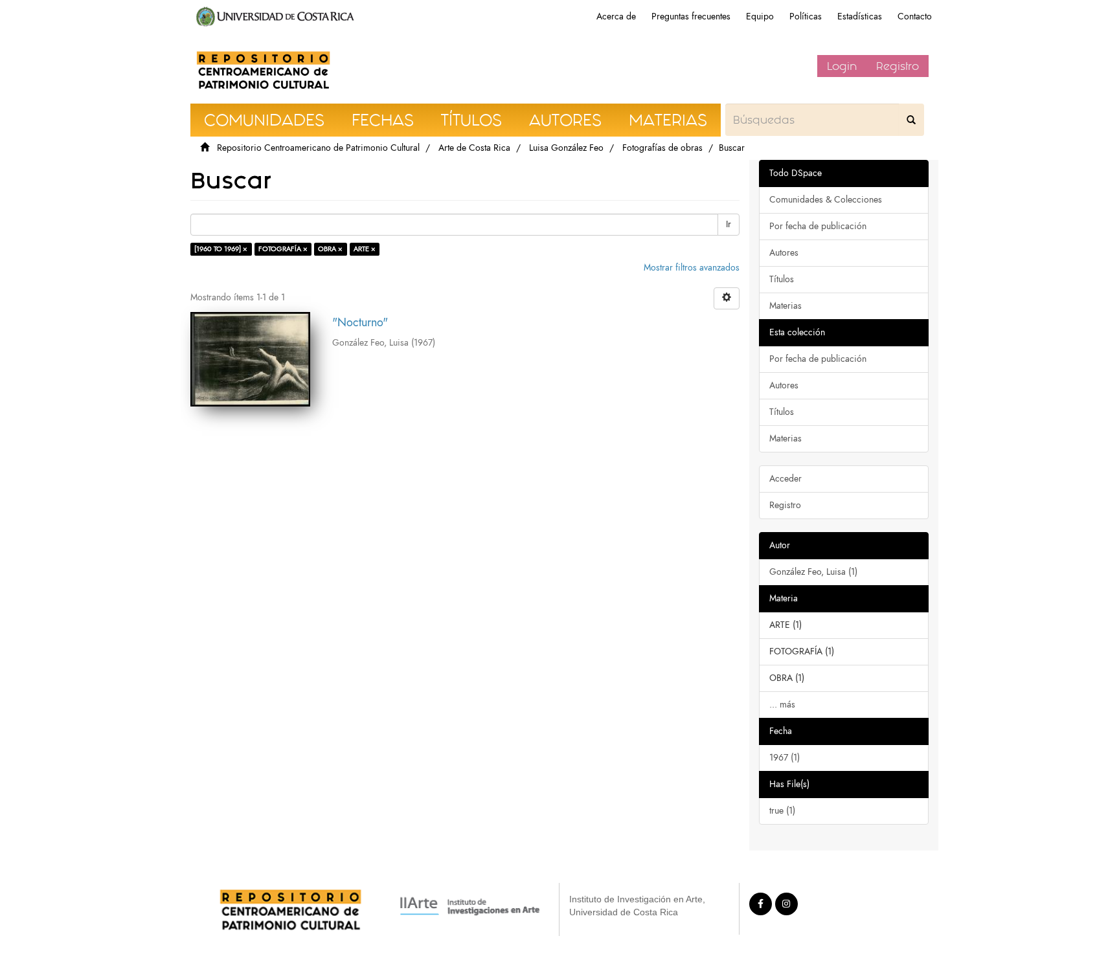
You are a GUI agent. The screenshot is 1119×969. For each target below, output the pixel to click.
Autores (783, 253)
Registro (897, 66)
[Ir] (911, 120)
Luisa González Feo (566, 148)
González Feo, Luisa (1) (813, 572)
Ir (728, 224)
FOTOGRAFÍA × (283, 249)
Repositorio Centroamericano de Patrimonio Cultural (318, 148)
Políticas (805, 16)
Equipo (760, 16)
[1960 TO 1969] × (220, 249)
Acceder (785, 479)
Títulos (781, 279)
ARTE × (365, 249)
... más (782, 704)
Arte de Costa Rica (474, 148)
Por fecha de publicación (817, 226)
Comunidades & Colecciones (825, 200)
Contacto (915, 16)
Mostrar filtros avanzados (692, 268)
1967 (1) (784, 758)
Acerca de (616, 16)
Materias (785, 306)
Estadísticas (859, 16)
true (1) (782, 811)
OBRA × (330, 249)
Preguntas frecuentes (690, 16)
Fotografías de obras (662, 148)
